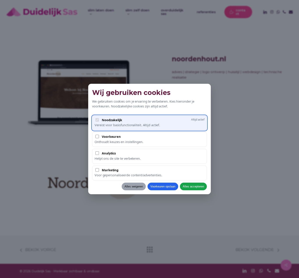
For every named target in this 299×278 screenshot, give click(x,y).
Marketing (110, 170)
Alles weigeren (134, 186)
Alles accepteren (193, 186)
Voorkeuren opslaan (162, 186)
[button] (149, 122)
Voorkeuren (111, 136)
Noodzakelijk (112, 120)
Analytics (109, 153)
